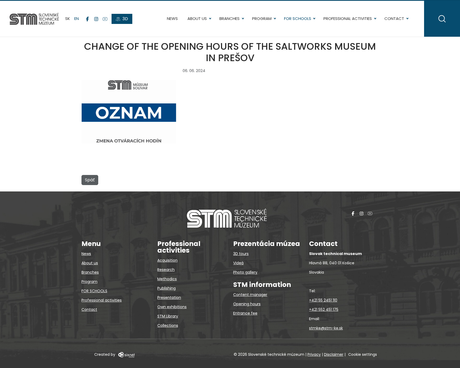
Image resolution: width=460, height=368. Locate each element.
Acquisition (167, 260)
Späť (90, 180)
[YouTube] (105, 19)
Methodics (167, 279)
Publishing (166, 288)
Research (166, 269)
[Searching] (442, 19)
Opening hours (247, 304)
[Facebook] (87, 19)
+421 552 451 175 (323, 309)
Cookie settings (362, 354)
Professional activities (347, 18)
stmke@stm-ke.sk (326, 328)
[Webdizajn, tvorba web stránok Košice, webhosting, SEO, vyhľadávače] (126, 354)
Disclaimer (333, 354)
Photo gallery (245, 272)
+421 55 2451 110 (323, 300)
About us (197, 18)
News (172, 18)
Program (262, 18)
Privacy (314, 354)
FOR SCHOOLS (297, 18)
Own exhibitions (172, 307)
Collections (167, 325)
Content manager (250, 294)
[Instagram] (96, 19)
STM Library (167, 316)
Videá (238, 263)
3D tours (241, 253)
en (76, 18)
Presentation (169, 297)
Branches (229, 18)
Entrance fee (245, 313)
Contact (394, 18)
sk (67, 18)
